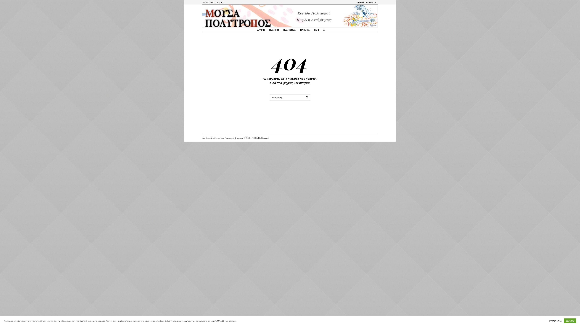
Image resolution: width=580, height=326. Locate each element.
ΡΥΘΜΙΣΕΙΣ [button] (555, 320)
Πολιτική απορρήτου (213, 137)
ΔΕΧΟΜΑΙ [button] (570, 321)
